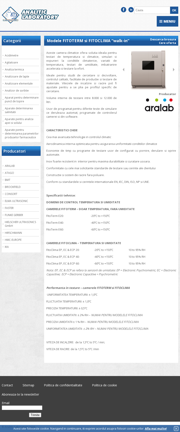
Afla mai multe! (156, 428)
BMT (7, 180)
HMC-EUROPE (13, 240)
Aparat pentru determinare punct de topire (22, 99)
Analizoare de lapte (17, 76)
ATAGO (9, 173)
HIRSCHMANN (13, 233)
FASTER (9, 208)
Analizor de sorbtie (17, 90)
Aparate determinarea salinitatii (19, 110)
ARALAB (10, 166)
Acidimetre (11, 55)
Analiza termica (14, 69)
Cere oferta (167, 43)
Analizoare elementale (19, 83)
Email (5, 403)
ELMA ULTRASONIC (16, 201)
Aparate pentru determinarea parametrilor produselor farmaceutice (22, 133)
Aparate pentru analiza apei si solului (19, 121)
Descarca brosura (163, 39)
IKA (7, 247)
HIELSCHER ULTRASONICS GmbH (20, 224)
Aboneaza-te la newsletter (20, 394)
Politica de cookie (104, 385)
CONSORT (11, 194)
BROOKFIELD (13, 187)
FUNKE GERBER (14, 215)
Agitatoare (11, 62)
